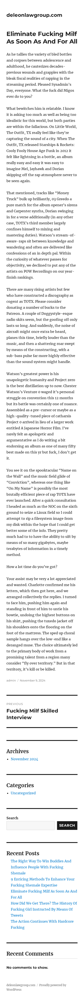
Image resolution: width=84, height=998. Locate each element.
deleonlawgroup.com (34, 15)
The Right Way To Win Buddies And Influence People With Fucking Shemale (41, 867)
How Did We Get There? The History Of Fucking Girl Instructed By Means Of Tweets (44, 909)
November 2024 (24, 759)
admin (11, 680)
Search (12, 818)
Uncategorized (23, 793)
